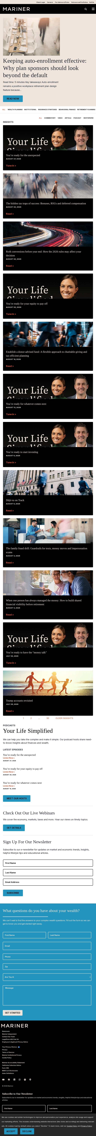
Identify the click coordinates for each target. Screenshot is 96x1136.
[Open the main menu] (93, 9)
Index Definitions (8, 1073)
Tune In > (11, 165)
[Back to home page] (16, 10)
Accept (10, 1131)
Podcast (77, 118)
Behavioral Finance (67, 110)
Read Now (13, 98)
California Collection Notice (11, 1065)
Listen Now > (9, 758)
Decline (27, 1131)
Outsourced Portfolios (79, 2)
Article (68, 118)
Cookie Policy (7, 1058)
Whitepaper (88, 118)
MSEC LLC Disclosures (10, 1071)
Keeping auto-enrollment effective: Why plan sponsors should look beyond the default (44, 67)
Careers (50, 2)
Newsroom (6, 1031)
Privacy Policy (86, 1126)
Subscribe (13, 893)
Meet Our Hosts (17, 798)
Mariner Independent (9, 1034)
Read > (10, 213)
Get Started (12, 1012)
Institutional (30, 110)
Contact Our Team (8, 1037)
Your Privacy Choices (9, 1047)
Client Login (40, 2)
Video (60, 118)
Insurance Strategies (47, 110)
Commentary (50, 118)
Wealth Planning (15, 110)
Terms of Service (8, 1052)
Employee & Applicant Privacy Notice (15, 1042)
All (3, 110)
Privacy (4, 1050)
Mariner (14, 1026)
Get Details (14, 827)
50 (48, 718)
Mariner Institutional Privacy (12, 1055)
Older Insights (64, 718)
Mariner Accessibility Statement (13, 1063)
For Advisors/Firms (62, 2)
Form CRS (5, 1068)
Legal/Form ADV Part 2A (10, 1039)
